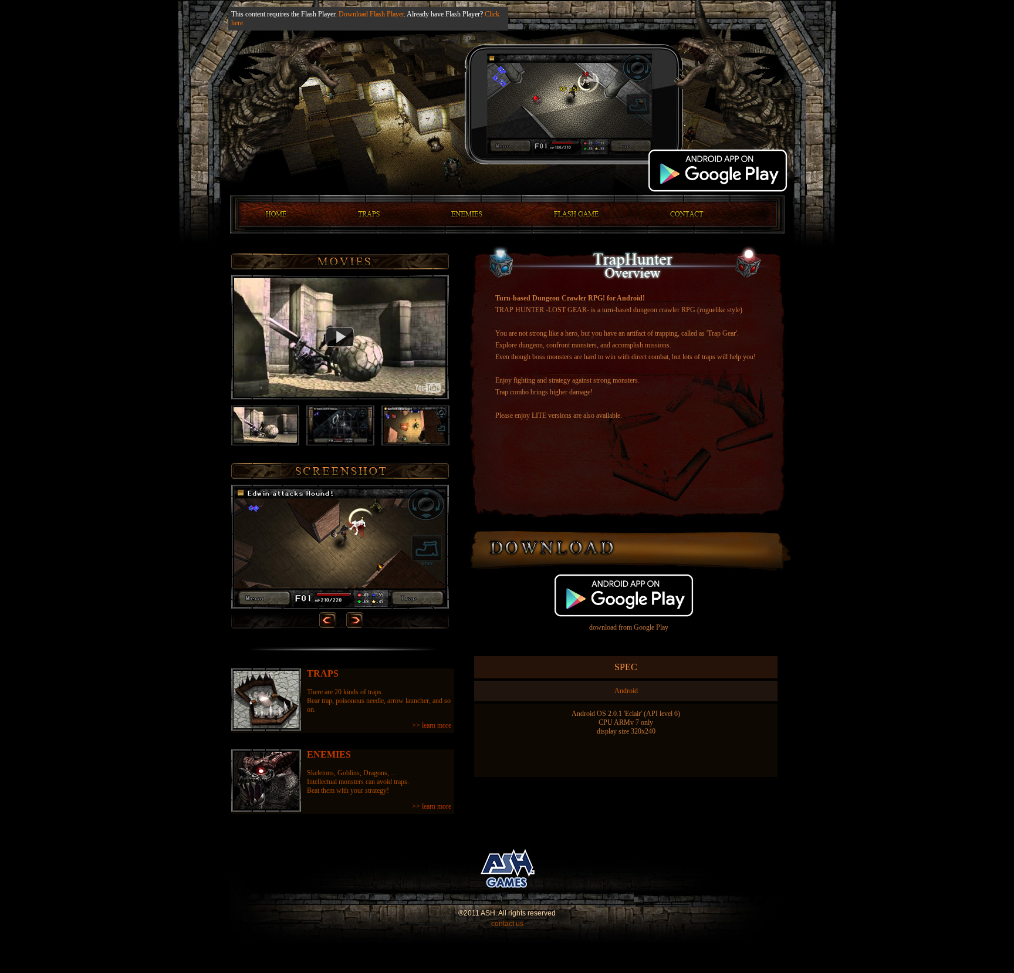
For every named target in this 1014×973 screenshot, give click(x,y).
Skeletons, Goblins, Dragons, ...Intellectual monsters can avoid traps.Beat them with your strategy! (379, 779)
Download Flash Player (371, 14)
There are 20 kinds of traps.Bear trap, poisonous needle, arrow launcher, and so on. (379, 698)
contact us (507, 924)
